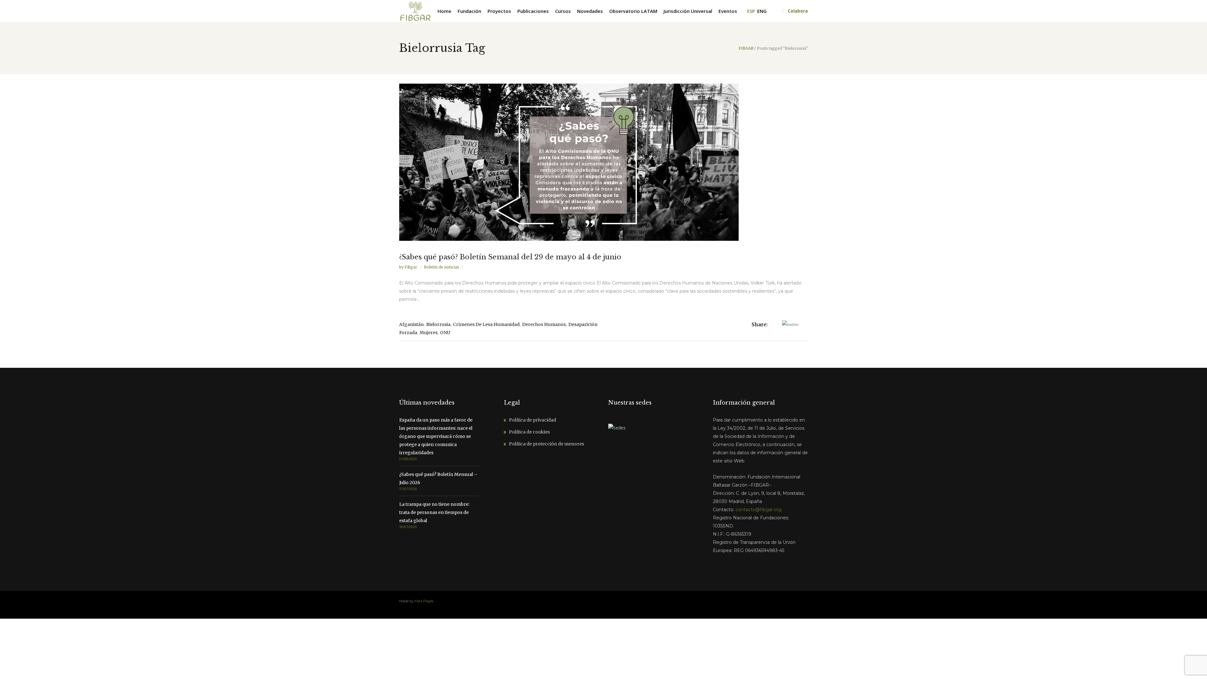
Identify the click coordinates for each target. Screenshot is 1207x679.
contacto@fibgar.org (758, 509)
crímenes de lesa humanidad (486, 324)
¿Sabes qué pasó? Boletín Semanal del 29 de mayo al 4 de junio (510, 257)
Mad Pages (424, 601)
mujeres (429, 332)
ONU (445, 332)
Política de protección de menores (546, 444)
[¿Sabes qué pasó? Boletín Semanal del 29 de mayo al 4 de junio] (603, 162)
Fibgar (411, 267)
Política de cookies (529, 432)
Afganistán (411, 324)
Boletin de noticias (441, 267)
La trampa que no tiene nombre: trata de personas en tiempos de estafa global (434, 512)
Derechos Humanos (544, 324)
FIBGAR (746, 48)
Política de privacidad (532, 420)
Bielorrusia (438, 324)
